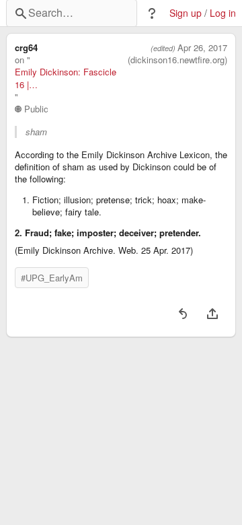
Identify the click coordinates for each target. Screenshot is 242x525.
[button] (152, 13)
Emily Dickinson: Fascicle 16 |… (65, 78)
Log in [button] (223, 13)
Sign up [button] (185, 13)
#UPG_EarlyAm (52, 277)
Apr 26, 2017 (202, 48)
